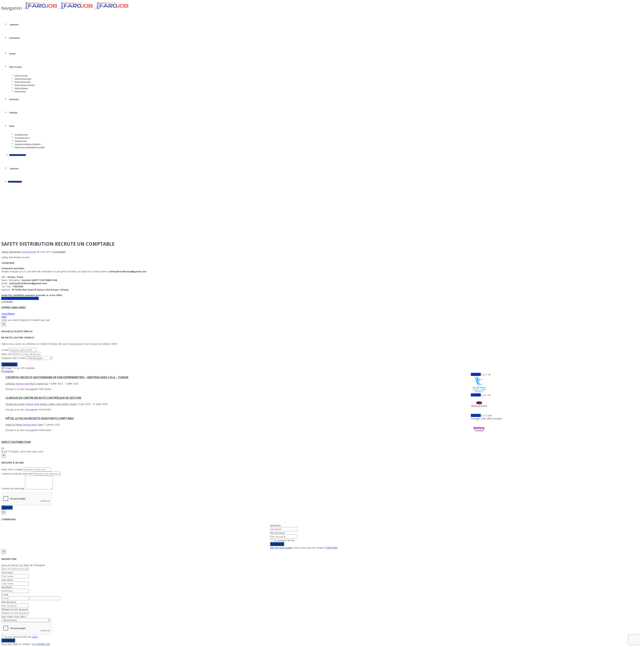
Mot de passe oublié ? (282, 547)
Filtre (4, 316)
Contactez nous (21, 141)
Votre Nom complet (12, 469)
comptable (7, 301)
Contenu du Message (12, 488)
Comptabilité (59, 251)
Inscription (8, 640)
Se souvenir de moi (284, 540)
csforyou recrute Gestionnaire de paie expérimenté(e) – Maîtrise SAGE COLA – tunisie (67, 377)
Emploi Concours (21, 75)
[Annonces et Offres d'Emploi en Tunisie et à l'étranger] (76, 8)
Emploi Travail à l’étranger (24, 85)
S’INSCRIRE (332, 547)
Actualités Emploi (21, 134)
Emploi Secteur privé (22, 82)
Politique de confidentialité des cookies (30, 147)
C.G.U (35, 636)
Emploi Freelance (21, 88)
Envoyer (7, 507)
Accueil (12, 53)
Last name (7, 579)
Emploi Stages (20, 91)
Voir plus (476, 374)
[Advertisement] (320, 214)
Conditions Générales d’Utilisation (27, 144)
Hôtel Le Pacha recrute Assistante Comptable (40, 418)
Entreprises (14, 99)
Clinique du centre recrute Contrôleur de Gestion (43, 398)
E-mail (4, 349)
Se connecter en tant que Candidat (20, 298)
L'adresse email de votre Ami (17, 473)
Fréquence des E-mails (13, 358)
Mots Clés (6, 354)
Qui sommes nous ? (22, 138)
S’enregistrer (14, 38)
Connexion (13, 24)
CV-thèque (13, 112)
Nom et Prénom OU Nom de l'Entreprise (23, 565)
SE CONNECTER (41, 644)
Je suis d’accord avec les (21, 636)
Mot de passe (277, 532)
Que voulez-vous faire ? (14, 616)
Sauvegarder (9, 364)
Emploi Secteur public (23, 79)
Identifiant (275, 525)
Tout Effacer (8, 313)
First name (7, 572)
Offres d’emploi (15, 67)
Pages (11, 126)
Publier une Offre (17, 155)
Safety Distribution (16, 442)
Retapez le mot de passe (14, 609)
